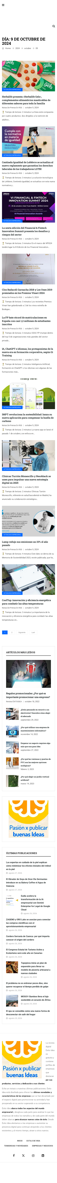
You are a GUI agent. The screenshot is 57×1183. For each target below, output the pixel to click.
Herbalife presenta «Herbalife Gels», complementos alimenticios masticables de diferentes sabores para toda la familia (26, 100)
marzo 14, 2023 (27, 783)
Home (8, 48)
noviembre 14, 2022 (29, 734)
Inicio (20, 1141)
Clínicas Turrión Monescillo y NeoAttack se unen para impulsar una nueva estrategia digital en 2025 (26, 479)
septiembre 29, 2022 (29, 720)
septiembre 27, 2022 (29, 750)
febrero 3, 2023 (27, 769)
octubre (27, 48)
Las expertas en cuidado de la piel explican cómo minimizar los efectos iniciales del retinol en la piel (28, 866)
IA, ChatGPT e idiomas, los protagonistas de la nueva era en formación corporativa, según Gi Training (27, 352)
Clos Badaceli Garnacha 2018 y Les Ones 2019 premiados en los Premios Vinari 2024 (27, 291)
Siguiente (21, 632)
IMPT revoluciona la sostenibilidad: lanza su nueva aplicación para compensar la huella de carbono (28, 418)
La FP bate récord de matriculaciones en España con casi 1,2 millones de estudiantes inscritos (26, 321)
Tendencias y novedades (16, 1146)
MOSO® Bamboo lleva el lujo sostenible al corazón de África (36, 998)
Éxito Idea (43, 1169)
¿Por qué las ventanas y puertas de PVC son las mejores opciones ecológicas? (36, 762)
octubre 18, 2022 (32, 701)
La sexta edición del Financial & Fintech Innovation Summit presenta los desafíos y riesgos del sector (26, 231)
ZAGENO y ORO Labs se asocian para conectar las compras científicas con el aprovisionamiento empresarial (28, 923)
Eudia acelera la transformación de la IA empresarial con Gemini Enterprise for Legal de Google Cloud (35, 903)
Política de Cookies (41, 1173)
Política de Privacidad (21, 1173)
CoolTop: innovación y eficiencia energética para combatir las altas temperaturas (26, 602)
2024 (17, 48)
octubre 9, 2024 (32, 107)
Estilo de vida (33, 1141)
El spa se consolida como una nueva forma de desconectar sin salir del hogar (28, 1013)
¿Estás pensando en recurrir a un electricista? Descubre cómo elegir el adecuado (35, 713)
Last (33, 632)
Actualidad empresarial (12, 89)
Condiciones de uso (28, 1176)
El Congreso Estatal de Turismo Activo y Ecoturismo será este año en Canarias (25, 951)
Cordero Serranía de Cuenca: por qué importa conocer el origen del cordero (28, 938)
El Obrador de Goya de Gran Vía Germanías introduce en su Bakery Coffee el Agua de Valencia (26, 882)
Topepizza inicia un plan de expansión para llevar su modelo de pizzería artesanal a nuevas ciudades (35, 968)
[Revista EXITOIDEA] (28, 16)
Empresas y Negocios (42, 1146)
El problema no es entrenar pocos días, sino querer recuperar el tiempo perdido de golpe (27, 985)
